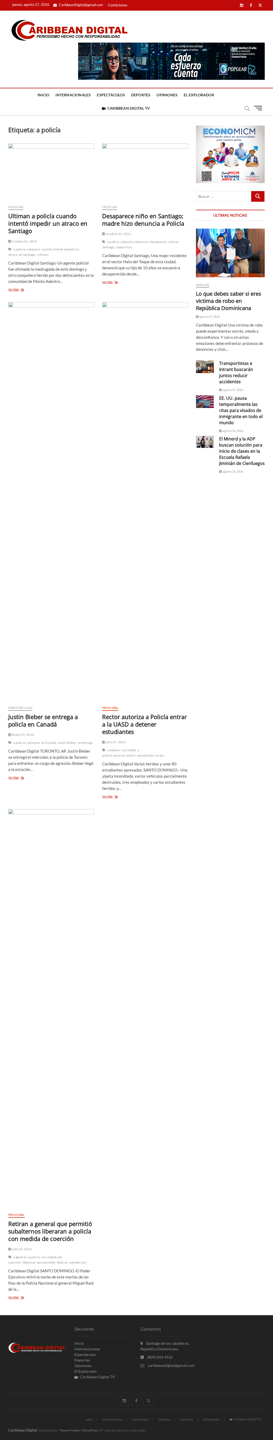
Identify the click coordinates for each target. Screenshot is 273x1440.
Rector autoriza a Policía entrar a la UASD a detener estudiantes (144, 724)
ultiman (42, 255)
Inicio (43, 95)
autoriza (119, 755)
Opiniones (167, 95)
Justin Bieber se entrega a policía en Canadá (43, 720)
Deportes (141, 95)
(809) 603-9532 (159, 1357)
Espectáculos (111, 95)
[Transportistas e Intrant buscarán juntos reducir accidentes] (205, 366)
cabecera (33, 249)
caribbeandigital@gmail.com (171, 1365)
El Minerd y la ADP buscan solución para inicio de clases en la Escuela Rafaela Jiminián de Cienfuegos (242, 451)
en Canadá (49, 743)
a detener (114, 750)
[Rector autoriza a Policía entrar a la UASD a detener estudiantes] (145, 501)
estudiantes (145, 755)
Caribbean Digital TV (128, 108)
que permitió (46, 1262)
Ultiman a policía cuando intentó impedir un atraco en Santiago (47, 223)
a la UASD (129, 750)
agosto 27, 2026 (209, 316)
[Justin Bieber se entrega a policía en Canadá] (51, 501)
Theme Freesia (69, 1430)
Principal (110, 708)
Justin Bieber (67, 743)
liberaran (29, 1262)
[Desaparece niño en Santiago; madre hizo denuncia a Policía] (145, 171)
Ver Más (19, 290)
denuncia (141, 242)
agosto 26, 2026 (232, 430)
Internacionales (73, 95)
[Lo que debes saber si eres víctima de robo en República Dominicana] (230, 253)
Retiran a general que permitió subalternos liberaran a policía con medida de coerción (50, 1231)
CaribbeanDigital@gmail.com (80, 5)
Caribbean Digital (22, 1430)
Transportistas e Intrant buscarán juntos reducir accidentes (236, 372)
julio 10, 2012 (21, 1249)
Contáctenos (117, 5)
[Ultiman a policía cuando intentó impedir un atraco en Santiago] (51, 171)
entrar (131, 755)
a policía (19, 249)
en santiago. (27, 255)
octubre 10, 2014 (118, 234)
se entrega (85, 743)
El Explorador (199, 95)
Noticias (15, 207)
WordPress (90, 1430)
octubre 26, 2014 (24, 241)
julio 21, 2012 (115, 742)
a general (19, 1257)
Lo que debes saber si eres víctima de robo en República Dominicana (228, 301)
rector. (159, 755)
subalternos (77, 1262)
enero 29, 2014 (22, 735)
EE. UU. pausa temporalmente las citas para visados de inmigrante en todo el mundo (241, 410)
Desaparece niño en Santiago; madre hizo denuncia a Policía (143, 219)
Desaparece (158, 242)
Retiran (62, 1262)
